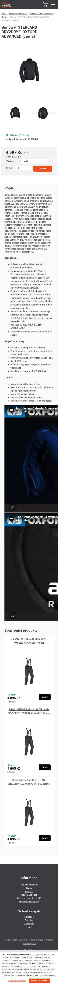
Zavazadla (29, 923)
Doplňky (29, 920)
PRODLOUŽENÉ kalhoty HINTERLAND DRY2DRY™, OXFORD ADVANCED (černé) (29, 711)
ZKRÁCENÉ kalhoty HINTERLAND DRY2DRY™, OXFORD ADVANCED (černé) (29, 782)
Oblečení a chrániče (18, 13)
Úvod (3, 13)
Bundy (4, 17)
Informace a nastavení (17, 981)
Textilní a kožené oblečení (41, 13)
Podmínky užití (29, 943)
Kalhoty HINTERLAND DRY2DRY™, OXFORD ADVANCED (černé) (29, 641)
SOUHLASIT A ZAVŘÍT (39, 981)
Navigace (29, 917)
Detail (45, 697)
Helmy (29, 927)
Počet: (9, 168)
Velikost (10, 161)
